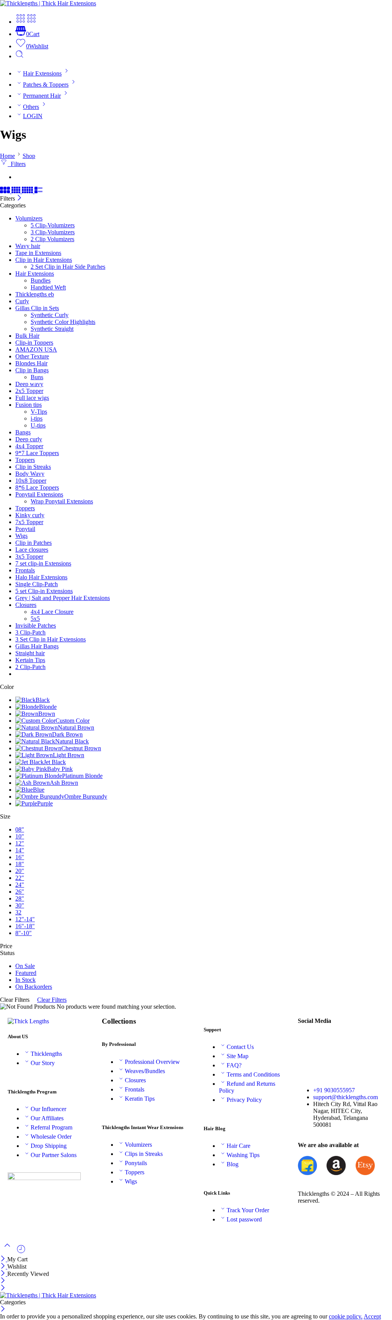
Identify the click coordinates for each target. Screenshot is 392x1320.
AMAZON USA (36, 349)
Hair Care (238, 1145)
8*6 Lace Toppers (37, 487)
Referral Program (51, 1127)
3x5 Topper (29, 556)
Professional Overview (152, 1062)
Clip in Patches (33, 542)
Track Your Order (248, 1210)
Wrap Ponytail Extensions (62, 501)
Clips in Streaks (144, 1154)
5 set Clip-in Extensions (44, 591)
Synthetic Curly (50, 315)
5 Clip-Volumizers (53, 225)
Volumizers (28, 218)
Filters (17, 164)
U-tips (38, 425)
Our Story (43, 1063)
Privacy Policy (244, 1099)
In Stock (25, 979)
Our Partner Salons (54, 1155)
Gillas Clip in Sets (37, 308)
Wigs (21, 536)
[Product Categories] (20, 21)
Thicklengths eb (34, 294)
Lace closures (31, 549)
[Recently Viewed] (21, 1252)
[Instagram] (307, 1062)
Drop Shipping (49, 1145)
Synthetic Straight (52, 328)
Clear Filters (52, 999)
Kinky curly (29, 515)
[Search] (19, 56)
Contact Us (240, 1047)
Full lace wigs (32, 398)
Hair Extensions (42, 73)
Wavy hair (27, 246)
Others (31, 107)
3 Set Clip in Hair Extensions (50, 639)
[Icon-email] (348, 1041)
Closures (25, 605)
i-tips (36, 418)
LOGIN (32, 116)
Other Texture (32, 356)
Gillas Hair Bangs (37, 646)
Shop (29, 156)
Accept (372, 1316)
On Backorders (33, 986)
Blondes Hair (31, 363)
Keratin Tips (140, 1098)
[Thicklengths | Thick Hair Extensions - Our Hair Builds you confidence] (48, 3)
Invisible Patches (35, 625)
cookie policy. (346, 1316)
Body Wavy (29, 473)
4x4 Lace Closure (52, 611)
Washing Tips (243, 1155)
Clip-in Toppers (34, 342)
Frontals (25, 570)
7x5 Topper (29, 522)
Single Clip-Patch (36, 584)
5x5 (35, 618)
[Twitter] (328, 1041)
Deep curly (28, 439)
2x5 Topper (29, 391)
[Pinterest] (369, 1041)
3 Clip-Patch (30, 632)
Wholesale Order (51, 1136)
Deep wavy (29, 384)
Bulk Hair (27, 335)
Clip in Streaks (33, 467)
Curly (22, 301)
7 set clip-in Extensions (43, 563)
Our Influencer (48, 1109)
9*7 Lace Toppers (37, 453)
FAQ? (234, 1065)
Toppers (25, 460)
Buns (37, 377)
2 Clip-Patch (30, 667)
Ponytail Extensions (39, 494)
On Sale (25, 966)
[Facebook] (307, 1041)
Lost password (244, 1219)
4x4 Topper (29, 446)
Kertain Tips (30, 660)
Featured (25, 973)
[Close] (19, 198)
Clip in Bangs (32, 370)
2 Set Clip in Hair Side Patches (68, 266)
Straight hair (30, 653)
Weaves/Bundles (145, 1071)
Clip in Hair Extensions (43, 259)
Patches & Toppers (46, 84)
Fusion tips (28, 404)
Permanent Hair (42, 95)
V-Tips (39, 411)
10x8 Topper (30, 480)
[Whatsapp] (328, 1062)
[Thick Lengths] (28, 1021)
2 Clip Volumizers (52, 239)
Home (7, 156)
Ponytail (25, 529)
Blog (232, 1164)
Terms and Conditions (253, 1074)
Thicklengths (46, 1053)
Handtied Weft (48, 287)
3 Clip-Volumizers (53, 232)
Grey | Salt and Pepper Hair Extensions (62, 598)
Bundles (41, 280)
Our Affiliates (47, 1118)
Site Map (237, 1056)
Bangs (23, 432)
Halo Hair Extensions (41, 577)
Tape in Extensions (38, 253)
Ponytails (136, 1163)
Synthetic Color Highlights (63, 322)
